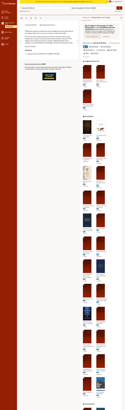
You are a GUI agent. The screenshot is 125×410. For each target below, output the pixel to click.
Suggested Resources (92, 61)
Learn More (106, 36)
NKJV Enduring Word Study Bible (88, 322)
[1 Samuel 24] (20, 40)
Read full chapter (30, 46)
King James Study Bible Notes (101, 159)
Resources (86, 17)
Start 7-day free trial (92, 36)
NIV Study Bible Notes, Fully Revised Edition (87, 276)
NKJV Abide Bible (88, 299)
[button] (115, 2)
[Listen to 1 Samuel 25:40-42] (40, 18)
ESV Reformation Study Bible (87, 159)
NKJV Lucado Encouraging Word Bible (101, 81)
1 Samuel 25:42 (31, 54)
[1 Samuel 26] (78, 40)
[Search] (119, 8)
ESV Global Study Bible (101, 136)
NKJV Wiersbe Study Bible (100, 393)
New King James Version (33, 64)
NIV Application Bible (87, 181)
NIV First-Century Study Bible (101, 206)
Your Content (106, 17)
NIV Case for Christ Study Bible (88, 206)
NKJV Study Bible (87, 392)
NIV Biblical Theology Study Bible (100, 182)
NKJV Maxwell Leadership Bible (88, 370)
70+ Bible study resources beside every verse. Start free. (63, 2)
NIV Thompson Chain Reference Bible (101, 276)
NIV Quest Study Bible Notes (87, 252)
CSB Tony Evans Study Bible (87, 136)
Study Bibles (89, 116)
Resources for (94, 43)
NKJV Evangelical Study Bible (101, 322)
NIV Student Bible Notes (101, 252)
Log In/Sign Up (117, 2)
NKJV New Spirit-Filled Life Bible (101, 370)
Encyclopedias (90, 404)
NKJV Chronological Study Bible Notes (88, 105)
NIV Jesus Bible (100, 228)
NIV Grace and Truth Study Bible (88, 229)
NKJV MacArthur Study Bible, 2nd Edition (87, 81)
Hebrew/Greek (96, 17)
